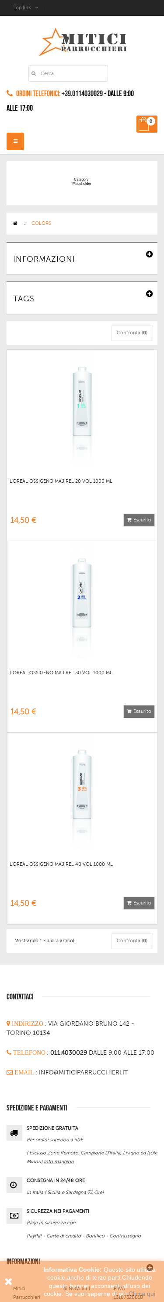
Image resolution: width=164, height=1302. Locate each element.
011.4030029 (69, 1052)
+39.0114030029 (82, 93)
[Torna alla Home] (15, 223)
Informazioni (44, 259)
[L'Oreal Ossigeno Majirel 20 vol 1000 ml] (82, 407)
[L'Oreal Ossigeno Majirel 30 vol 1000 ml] (82, 599)
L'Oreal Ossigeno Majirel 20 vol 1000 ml (61, 481)
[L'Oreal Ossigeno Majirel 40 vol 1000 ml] (82, 790)
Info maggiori (59, 1162)
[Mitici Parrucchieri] (82, 40)
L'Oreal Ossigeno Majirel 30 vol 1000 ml (61, 673)
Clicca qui (142, 1293)
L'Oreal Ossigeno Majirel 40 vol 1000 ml (61, 864)
